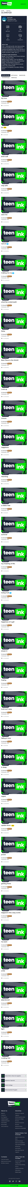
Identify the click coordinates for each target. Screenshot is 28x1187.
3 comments (5, 832)
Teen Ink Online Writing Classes (20, 1165)
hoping (3, 680)
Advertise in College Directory (19, 1119)
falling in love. (6, 738)
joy (2, 127)
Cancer (3, 244)
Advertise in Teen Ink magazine (19, 1114)
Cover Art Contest (5, 1159)
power (3, 854)
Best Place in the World (9, 360)
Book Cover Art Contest (6, 1161)
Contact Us (3, 1115)
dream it (4, 651)
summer (4, 534)
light (2, 1029)
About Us (3, 1113)
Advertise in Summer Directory (19, 1123)
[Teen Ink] (7, 4)
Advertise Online (18, 1126)
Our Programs (4, 1117)
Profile (8, 10)
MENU (22, 4)
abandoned (5, 1000)
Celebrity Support (4, 1119)
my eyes (4, 942)
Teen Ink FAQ (4, 1122)
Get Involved (17, 1148)
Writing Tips (17, 1146)
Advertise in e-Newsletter (20, 1128)
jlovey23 (5, 101)
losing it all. (5, 593)
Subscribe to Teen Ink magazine (19, 1151)
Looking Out (5, 1058)
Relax (3, 331)
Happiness (5, 447)
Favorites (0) (5, 77)
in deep (4, 767)
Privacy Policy (4, 1124)
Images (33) (22, 75)
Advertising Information (20, 1117)
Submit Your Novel (19, 1140)
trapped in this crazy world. (11, 913)
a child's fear (5, 505)
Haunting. (4, 476)
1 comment (5, 134)
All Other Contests (5, 1163)
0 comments (5, 105)
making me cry (6, 273)
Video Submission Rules (20, 1144)
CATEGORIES (13, 1185)
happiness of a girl (7, 622)
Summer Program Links (20, 1160)
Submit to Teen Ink (10, 1080)
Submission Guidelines (20, 1142)
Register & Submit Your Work (20, 1138)
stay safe (4, 185)
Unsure (3, 418)
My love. (4, 98)
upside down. (6, 825)
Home (2, 10)
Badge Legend (18, 1172)
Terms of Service (4, 1126)
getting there (6, 883)
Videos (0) (14, 77)
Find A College (8, 1085)
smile (3, 971)
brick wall (4, 156)
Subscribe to (13, 1075)
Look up (4, 389)
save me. (4, 215)
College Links (18, 1162)
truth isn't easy (6, 709)
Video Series (17, 1170)
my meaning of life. (8, 564)
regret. (3, 796)
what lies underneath (9, 302)
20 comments (5, 280)
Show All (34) (5, 75)
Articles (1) (14, 75)
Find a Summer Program (11, 1089)
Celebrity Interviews (5, 1120)
